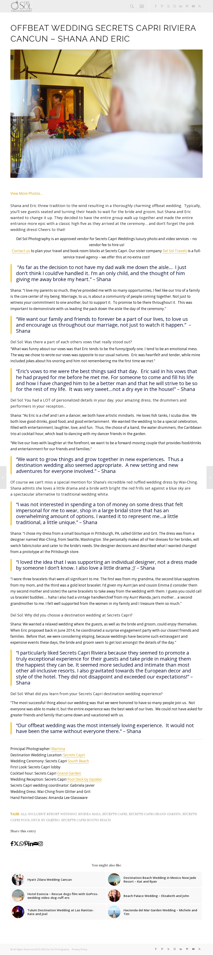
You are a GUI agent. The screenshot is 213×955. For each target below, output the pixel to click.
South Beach (78, 761)
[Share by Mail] (35, 843)
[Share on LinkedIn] (30, 843)
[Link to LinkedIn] (181, 6)
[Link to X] (168, 6)
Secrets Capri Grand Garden (155, 814)
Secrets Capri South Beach (86, 820)
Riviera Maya (89, 814)
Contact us (21, 250)
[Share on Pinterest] (26, 843)
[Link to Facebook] (156, 6)
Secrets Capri (74, 755)
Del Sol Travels (175, 250)
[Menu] (142, 6)
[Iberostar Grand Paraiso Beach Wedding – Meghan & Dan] (3, 477)
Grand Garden (69, 773)
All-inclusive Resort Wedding (49, 814)
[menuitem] (132, 6)
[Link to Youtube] (193, 6)
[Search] (132, 6)
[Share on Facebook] (12, 843)
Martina (58, 748)
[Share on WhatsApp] (21, 843)
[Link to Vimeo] (187, 6)
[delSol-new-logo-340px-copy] (21, 6)
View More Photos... (26, 193)
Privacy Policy (79, 949)
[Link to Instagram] (174, 6)
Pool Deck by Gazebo (84, 779)
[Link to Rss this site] (199, 6)
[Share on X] (16, 843)
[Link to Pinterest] (162, 6)
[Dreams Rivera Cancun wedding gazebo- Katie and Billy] (210, 477)
